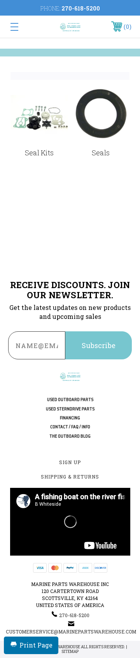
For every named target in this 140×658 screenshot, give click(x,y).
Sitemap (70, 651)
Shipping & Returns (70, 476)
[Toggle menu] (22, 26)
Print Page (35, 645)
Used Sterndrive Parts (70, 409)
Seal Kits (39, 152)
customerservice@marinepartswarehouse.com (71, 631)
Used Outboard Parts (70, 400)
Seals (101, 152)
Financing (70, 418)
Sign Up (70, 462)
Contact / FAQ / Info (70, 427)
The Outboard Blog (70, 436)
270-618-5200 (80, 8)
